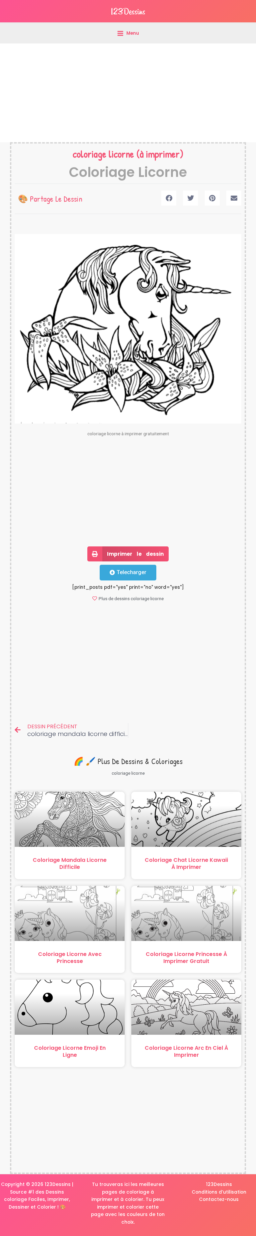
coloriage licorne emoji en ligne (70, 1051)
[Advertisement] (128, 93)
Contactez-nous (219, 1199)
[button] (168, 198)
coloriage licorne (103, 154)
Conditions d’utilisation (219, 1192)
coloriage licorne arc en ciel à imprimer (186, 1051)
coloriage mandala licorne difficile (70, 863)
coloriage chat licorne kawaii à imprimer (186, 863)
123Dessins (219, 1184)
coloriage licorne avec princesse (70, 957)
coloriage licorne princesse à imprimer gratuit (186, 957)
